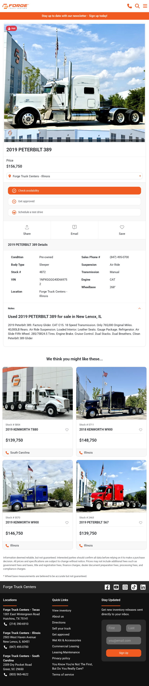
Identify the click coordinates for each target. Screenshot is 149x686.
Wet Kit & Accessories (66, 640)
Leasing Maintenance (66, 652)
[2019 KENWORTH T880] (38, 393)
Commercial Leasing (65, 646)
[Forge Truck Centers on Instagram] (123, 587)
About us (58, 616)
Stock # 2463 (86, 517)
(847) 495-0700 (18, 647)
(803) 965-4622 (18, 674)
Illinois (84, 452)
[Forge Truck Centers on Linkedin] (141, 587)
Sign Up (123, 652)
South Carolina (16, 452)
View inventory (61, 610)
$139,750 (14, 440)
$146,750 (14, 533)
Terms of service (63, 674)
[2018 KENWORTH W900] (111, 393)
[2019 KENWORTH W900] (38, 486)
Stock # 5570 (13, 517)
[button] (129, 6)
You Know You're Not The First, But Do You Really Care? (72, 667)
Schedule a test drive (30, 212)
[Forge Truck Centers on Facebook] (105, 587)
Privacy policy (61, 658)
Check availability (28, 190)
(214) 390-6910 (18, 624)
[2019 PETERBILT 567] (111, 486)
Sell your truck (61, 628)
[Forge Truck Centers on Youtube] (114, 587)
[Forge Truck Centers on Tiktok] (132, 587)
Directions (59, 622)
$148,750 (88, 440)
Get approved (26, 201)
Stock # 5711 (86, 424)
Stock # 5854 (13, 424)
